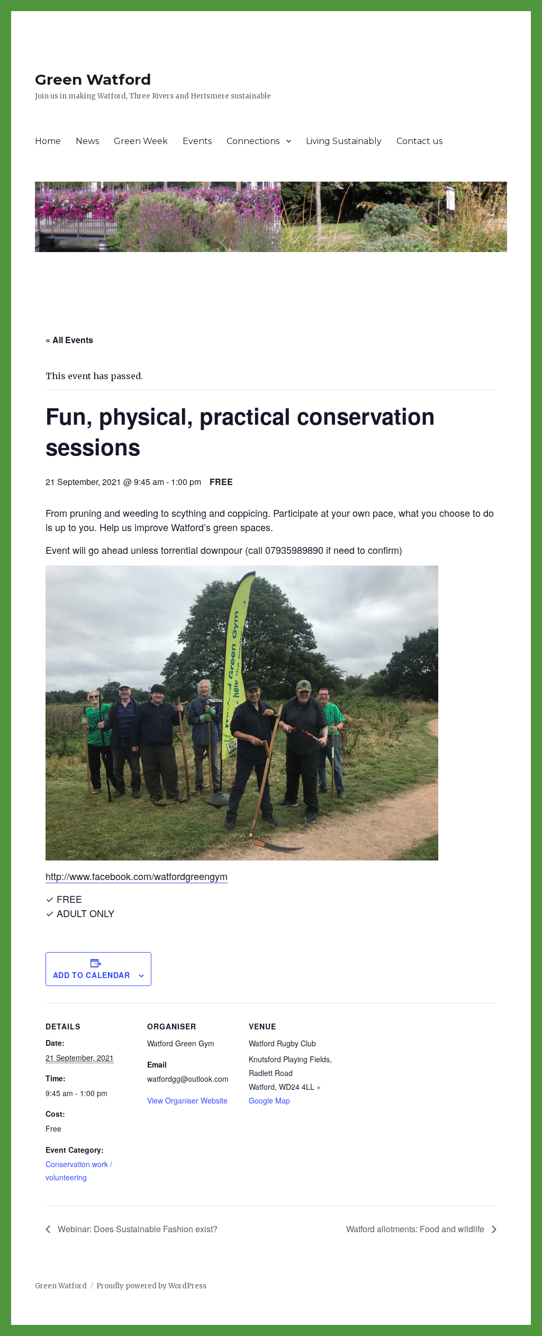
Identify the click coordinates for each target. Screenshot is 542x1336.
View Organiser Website (187, 1100)
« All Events (69, 340)
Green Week (141, 141)
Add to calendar (91, 975)
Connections (253, 141)
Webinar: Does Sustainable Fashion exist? (137, 1229)
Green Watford (93, 79)
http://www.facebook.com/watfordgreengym (137, 876)
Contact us (419, 141)
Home (48, 141)
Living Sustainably (344, 141)
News (87, 141)
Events (197, 141)
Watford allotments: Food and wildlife (416, 1229)
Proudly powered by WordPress (151, 1285)
